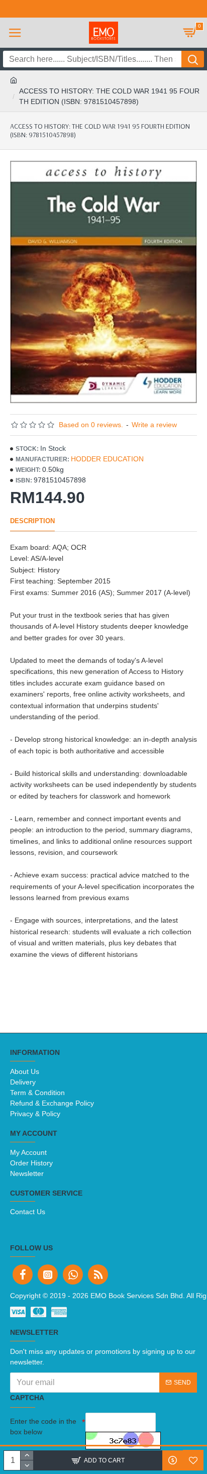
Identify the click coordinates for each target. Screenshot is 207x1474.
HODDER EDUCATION (107, 459)
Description (32, 521)
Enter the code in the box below (43, 1426)
